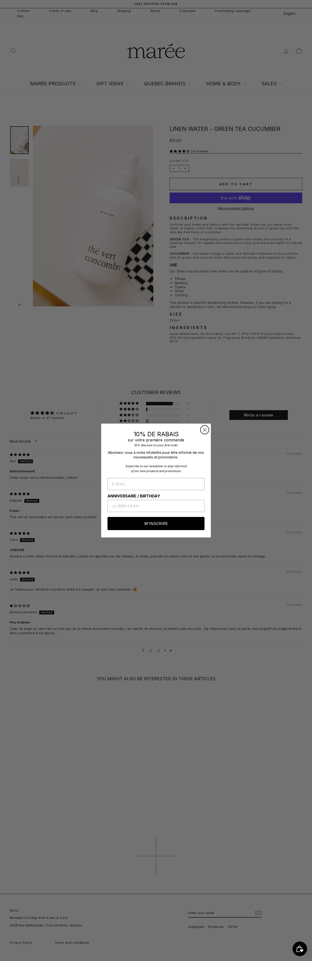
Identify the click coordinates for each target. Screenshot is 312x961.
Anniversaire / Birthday (133, 496)
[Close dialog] (204, 430)
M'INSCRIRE (156, 523)
